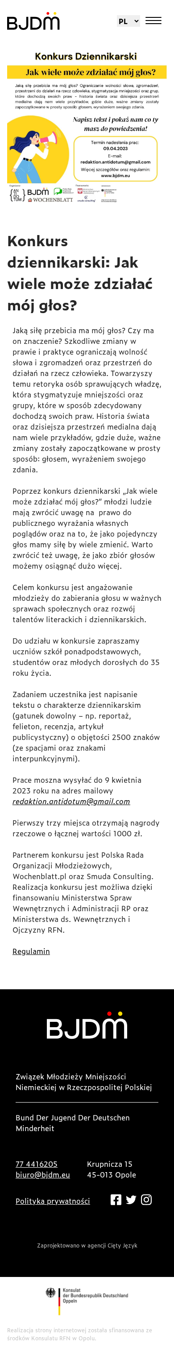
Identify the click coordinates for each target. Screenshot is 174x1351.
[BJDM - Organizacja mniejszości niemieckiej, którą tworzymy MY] (33, 21)
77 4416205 (37, 1163)
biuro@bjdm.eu (43, 1174)
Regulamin (31, 951)
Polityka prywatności (53, 1200)
